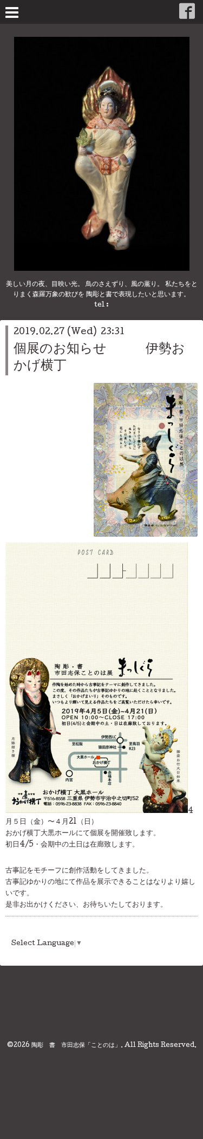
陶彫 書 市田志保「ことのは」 (76, 1046)
